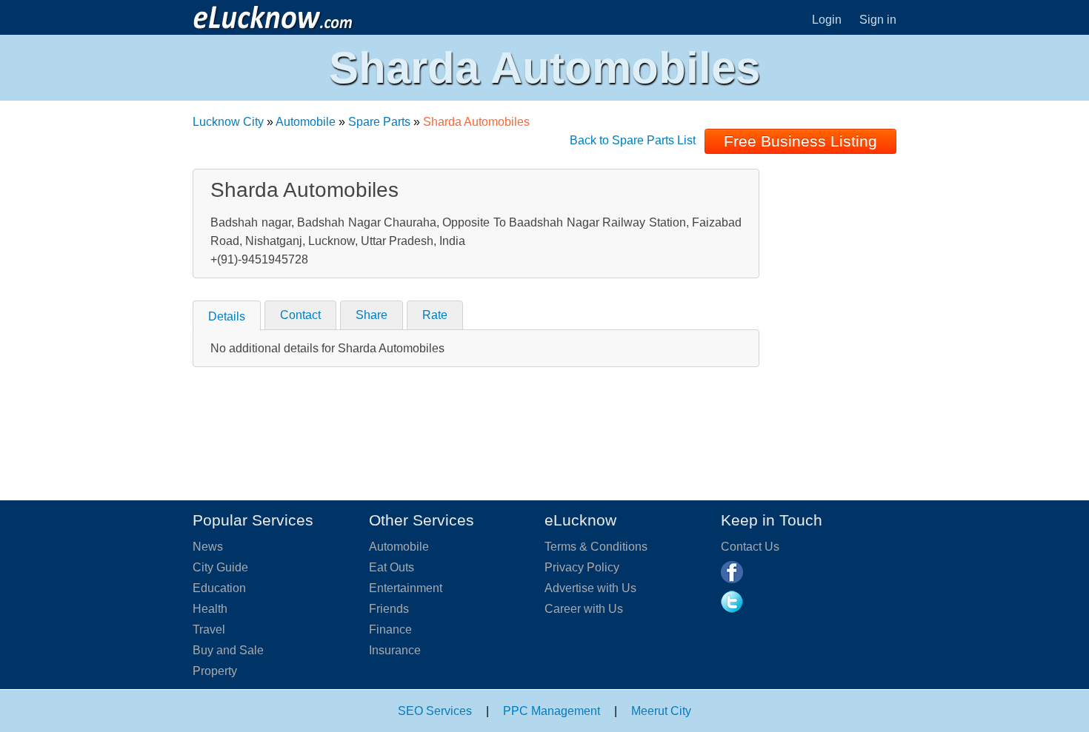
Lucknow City (228, 121)
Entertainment (405, 588)
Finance (390, 629)
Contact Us (750, 546)
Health (210, 608)
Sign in (877, 19)
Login (827, 19)
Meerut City (661, 711)
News (208, 546)
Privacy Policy (581, 567)
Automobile (306, 121)
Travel (209, 629)
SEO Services (435, 711)
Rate (434, 315)
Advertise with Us (590, 588)
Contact (300, 315)
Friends (389, 608)
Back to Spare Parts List (633, 140)
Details (226, 316)
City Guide (220, 567)
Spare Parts (379, 121)
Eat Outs (391, 567)
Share (371, 315)
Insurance (395, 650)
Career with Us (583, 608)
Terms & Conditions (595, 546)
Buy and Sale (228, 650)
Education (219, 588)
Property (215, 671)
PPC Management (551, 711)
